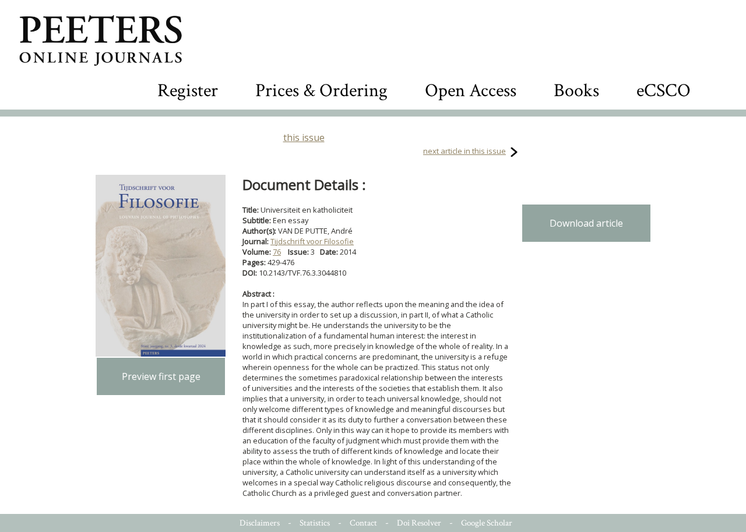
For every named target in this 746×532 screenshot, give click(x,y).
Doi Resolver (419, 523)
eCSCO (663, 91)
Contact (363, 523)
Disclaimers (260, 523)
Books (576, 91)
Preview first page (161, 376)
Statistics (315, 523)
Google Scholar (486, 523)
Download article (586, 223)
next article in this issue (464, 151)
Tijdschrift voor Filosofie (312, 241)
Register (187, 91)
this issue (304, 137)
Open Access (470, 91)
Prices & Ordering (321, 91)
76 (277, 251)
